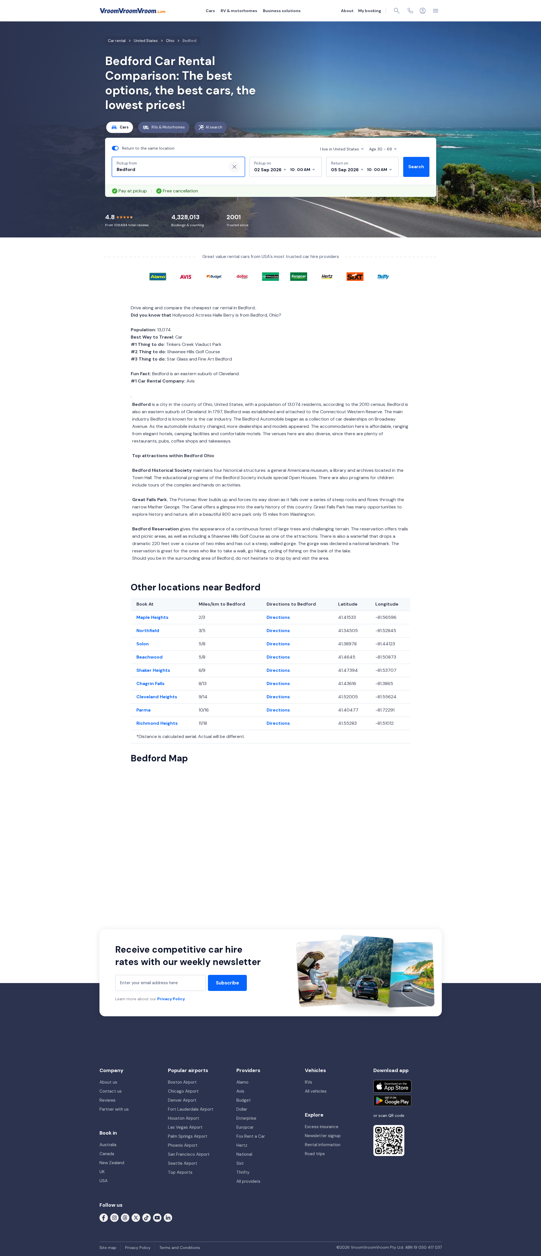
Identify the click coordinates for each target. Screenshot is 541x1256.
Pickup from (127, 163)
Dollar (241, 1109)
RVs (308, 1082)
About (347, 10)
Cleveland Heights (156, 697)
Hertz (241, 1145)
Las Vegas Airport (185, 1127)
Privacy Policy (171, 998)
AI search (214, 127)
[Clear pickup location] (234, 166)
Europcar (245, 1127)
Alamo (242, 1082)
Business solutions (282, 10)
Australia (107, 1145)
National (244, 1154)
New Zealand (111, 1163)
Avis (240, 1091)
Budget (243, 1100)
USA (103, 1181)
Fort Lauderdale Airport (190, 1109)
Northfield (147, 630)
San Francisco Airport (189, 1154)
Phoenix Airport (183, 1145)
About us (108, 1082)
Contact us (110, 1091)
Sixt (240, 1163)
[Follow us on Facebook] (103, 1217)
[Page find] (397, 11)
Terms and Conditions (179, 1247)
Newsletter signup (323, 1136)
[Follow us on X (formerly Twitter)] (136, 1217)
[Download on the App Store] (392, 1086)
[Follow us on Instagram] (114, 1217)
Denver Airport (182, 1100)
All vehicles (316, 1091)
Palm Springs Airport (187, 1136)
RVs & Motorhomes (168, 127)
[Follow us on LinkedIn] (168, 1217)
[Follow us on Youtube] (157, 1217)
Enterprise (246, 1118)
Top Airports (180, 1172)
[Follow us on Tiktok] (146, 1217)
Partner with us (114, 1109)
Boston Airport (182, 1082)
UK (102, 1172)
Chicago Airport (183, 1091)
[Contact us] (410, 11)
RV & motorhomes (239, 10)
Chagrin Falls (150, 683)
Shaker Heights (153, 670)
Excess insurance (321, 1127)
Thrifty (242, 1172)
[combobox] (169, 169)
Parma (143, 710)
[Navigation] (435, 10)
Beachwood (149, 657)
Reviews (107, 1100)
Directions (278, 617)
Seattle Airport (182, 1163)
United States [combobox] (339, 149)
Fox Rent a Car (250, 1136)
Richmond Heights (157, 723)
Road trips (315, 1154)
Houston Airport (183, 1118)
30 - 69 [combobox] (380, 149)
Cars (210, 10)
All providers (248, 1181)
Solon (142, 644)
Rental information (322, 1145)
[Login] (422, 11)
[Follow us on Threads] (125, 1217)
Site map (107, 1247)
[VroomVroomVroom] (132, 10)
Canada (106, 1154)
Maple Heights (152, 617)
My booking (369, 10)
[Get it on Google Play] (392, 1100)
